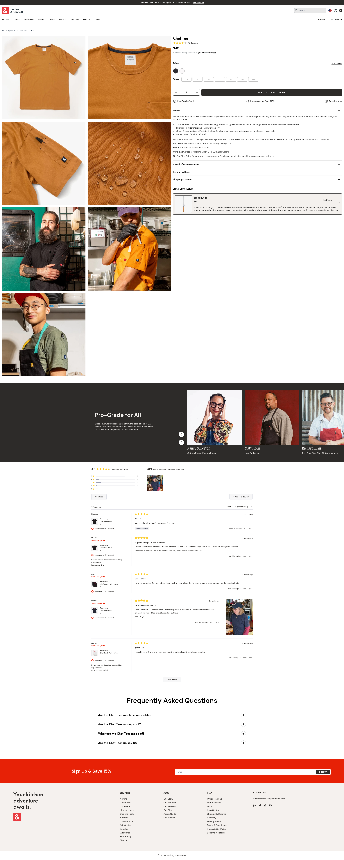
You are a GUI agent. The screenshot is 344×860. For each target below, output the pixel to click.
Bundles (124, 829)
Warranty (211, 817)
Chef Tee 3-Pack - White (109, 654)
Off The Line (169, 817)
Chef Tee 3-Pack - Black (109, 585)
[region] (155, 483)
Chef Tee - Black (106, 522)
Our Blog (168, 810)
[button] (114, 476)
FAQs (209, 806)
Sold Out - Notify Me (271, 92)
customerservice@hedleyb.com (269, 798)
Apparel (11, 30)
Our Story (168, 798)
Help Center (213, 810)
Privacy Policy (214, 821)
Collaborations (127, 821)
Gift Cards (125, 832)
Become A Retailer (216, 832)
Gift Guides (125, 825)
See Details (327, 200)
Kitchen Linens (127, 810)
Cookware (125, 806)
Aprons (123, 798)
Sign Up (323, 772)
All (3, 30)
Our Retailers (170, 806)
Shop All (124, 840)
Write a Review (244, 497)
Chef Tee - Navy (106, 611)
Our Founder (170, 802)
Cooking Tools (127, 813)
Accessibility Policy (216, 829)
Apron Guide (170, 813)
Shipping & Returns (216, 813)
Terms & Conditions (217, 825)
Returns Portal (214, 802)
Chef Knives (126, 802)
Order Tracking (214, 798)
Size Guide (337, 63)
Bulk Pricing (125, 836)
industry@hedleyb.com (221, 143)
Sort (229, 507)
